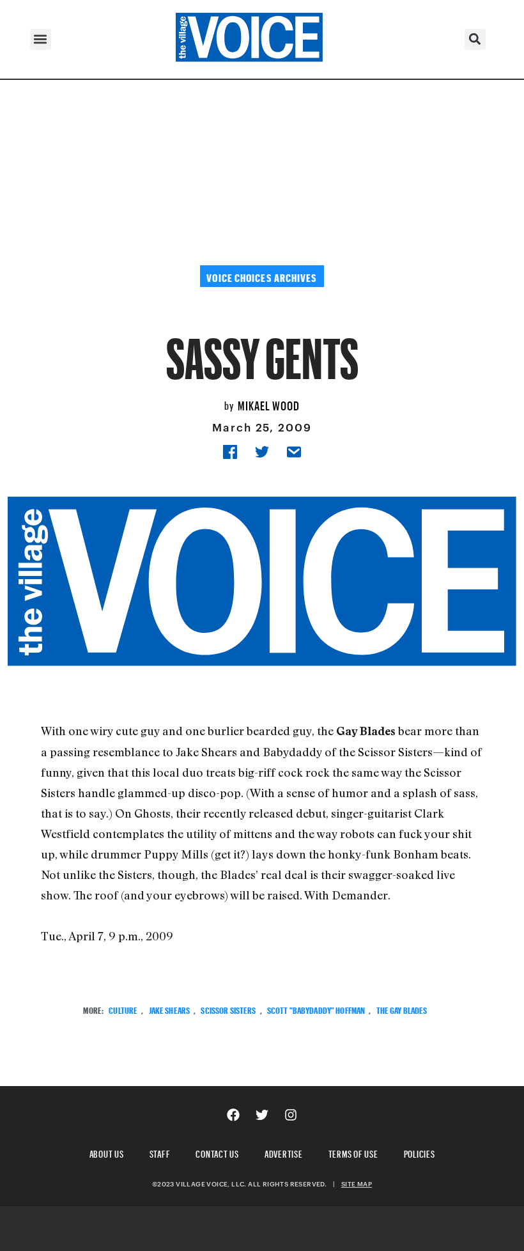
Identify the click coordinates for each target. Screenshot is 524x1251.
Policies (419, 1152)
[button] (40, 39)
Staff (160, 1152)
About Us (106, 1152)
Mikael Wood (269, 404)
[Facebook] (233, 1115)
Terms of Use (353, 1152)
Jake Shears (169, 1009)
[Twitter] (262, 1115)
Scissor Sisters (228, 1009)
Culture (123, 1009)
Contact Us (217, 1152)
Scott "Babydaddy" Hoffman (316, 1009)
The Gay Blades (402, 1009)
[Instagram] (291, 1115)
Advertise (284, 1152)
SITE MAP (356, 1184)
